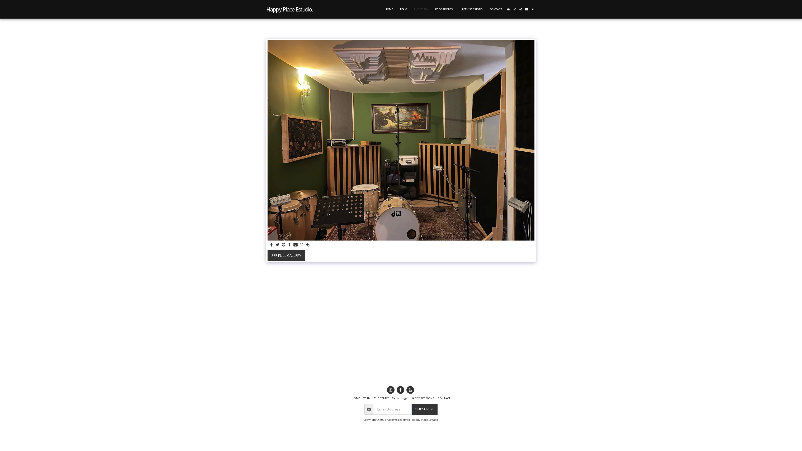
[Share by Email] (295, 245)
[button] (514, 9)
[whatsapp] (301, 245)
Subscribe (424, 409)
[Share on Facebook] (271, 245)
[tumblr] (289, 245)
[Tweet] (277, 245)
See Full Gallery (286, 255)
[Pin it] (283, 245)
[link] (308, 245)
